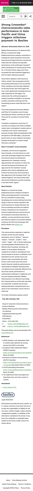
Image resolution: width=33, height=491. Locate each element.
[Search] (21, 16)
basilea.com (18, 224)
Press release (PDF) (9, 387)
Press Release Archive (19, 480)
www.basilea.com (7, 333)
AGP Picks (4, 3)
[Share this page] (30, 16)
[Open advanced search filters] (25, 16)
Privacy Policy (25, 488)
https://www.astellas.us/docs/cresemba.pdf (18, 370)
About (8, 480)
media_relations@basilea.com (17, 324)
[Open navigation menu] (3, 16)
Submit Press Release (9, 484)
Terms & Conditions (24, 484)
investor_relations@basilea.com (18, 326)
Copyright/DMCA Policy (11, 488)
